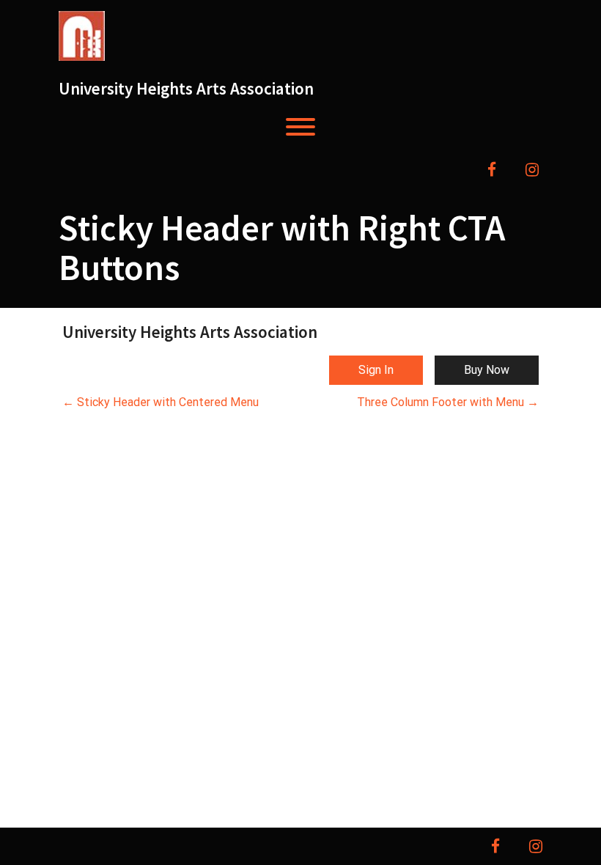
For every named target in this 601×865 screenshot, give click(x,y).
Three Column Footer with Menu (448, 402)
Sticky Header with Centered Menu (160, 402)
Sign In (376, 370)
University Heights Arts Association (186, 88)
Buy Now (486, 370)
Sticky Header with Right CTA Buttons (282, 247)
